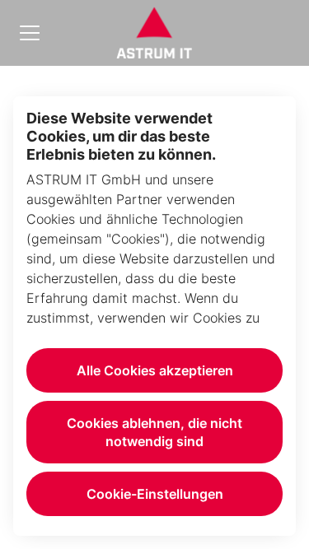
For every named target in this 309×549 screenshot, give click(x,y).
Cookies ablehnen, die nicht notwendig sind (154, 432)
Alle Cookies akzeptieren (155, 370)
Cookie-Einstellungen (155, 494)
